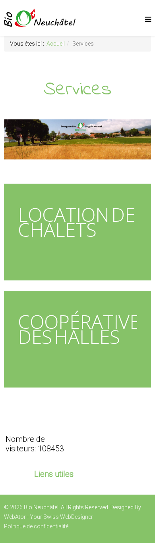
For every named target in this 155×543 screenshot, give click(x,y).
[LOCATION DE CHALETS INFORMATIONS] (77, 282)
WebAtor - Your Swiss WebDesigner (48, 517)
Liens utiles (54, 474)
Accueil (55, 43)
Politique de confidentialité (36, 526)
